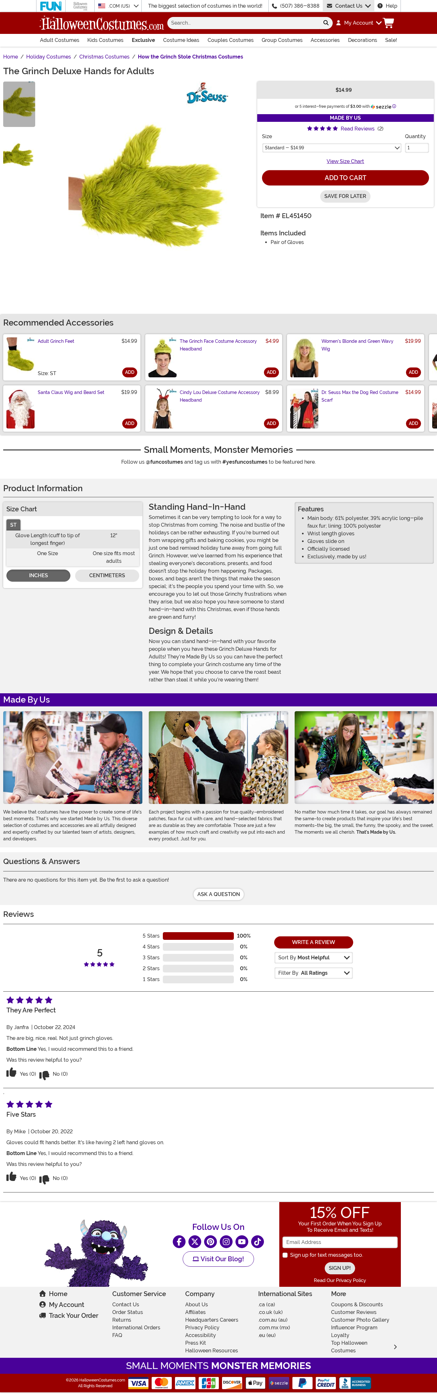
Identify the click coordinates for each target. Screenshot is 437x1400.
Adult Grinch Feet (56, 341)
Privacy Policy (202, 1328)
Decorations (362, 40)
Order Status (127, 1312)
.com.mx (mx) (274, 1328)
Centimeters (107, 575)
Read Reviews (358, 129)
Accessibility (200, 1335)
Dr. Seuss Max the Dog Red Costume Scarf (360, 396)
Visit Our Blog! (221, 1259)
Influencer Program (354, 1328)
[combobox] (243, 23)
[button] (358, 23)
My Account (66, 1305)
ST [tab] (13, 525)
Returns (121, 1320)
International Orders (136, 1328)
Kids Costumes (105, 40)
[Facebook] (179, 1241)
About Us (196, 1305)
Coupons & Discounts (357, 1305)
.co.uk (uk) (270, 1312)
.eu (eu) (267, 1335)
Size (267, 136)
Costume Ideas (181, 40)
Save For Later (345, 196)
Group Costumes (282, 40)
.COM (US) (119, 6)
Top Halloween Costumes (349, 1347)
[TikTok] (257, 1241)
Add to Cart (345, 178)
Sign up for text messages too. (326, 1255)
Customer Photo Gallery (360, 1320)
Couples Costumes (231, 40)
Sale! (391, 40)
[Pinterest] (210, 1241)
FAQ (117, 1335)
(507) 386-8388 (300, 6)
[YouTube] (241, 1241)
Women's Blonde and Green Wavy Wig (357, 345)
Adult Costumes (59, 40)
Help (391, 6)
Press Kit (195, 1343)
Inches (38, 575)
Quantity (415, 136)
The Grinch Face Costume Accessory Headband (218, 345)
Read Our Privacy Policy (340, 1280)
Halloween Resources (211, 1351)
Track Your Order (73, 1315)
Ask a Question (218, 894)
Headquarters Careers (211, 1320)
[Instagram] (226, 1241)
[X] (194, 1241)
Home (58, 1294)
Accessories (325, 40)
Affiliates (195, 1312)
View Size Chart (345, 161)
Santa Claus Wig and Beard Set (71, 392)
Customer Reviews (354, 1312)
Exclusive (143, 40)
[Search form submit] (326, 23)
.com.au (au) (273, 1320)
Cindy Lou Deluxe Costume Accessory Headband (220, 396)
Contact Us (348, 6)
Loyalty (340, 1335)
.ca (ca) (266, 1305)
